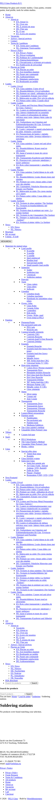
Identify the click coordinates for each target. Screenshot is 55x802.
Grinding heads (33, 294)
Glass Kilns (31, 306)
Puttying (24, 279)
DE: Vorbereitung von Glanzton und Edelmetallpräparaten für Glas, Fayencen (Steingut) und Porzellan (33, 532)
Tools (23, 282)
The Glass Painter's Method (33, 442)
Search (29, 694)
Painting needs (27, 415)
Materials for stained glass (16, 246)
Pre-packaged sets (34, 420)
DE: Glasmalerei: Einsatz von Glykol (31, 497)
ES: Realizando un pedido (27, 654)
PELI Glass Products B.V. (11, 3)
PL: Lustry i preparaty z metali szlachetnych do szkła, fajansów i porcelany (34, 519)
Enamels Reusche (34, 346)
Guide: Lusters (17, 499)
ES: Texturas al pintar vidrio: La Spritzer (33, 578)
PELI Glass (13, 798)
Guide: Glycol (17, 482)
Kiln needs (31, 313)
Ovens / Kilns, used (35, 315)
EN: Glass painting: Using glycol (30, 485)
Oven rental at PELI (35, 318)
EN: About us (22, 630)
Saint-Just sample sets (36, 463)
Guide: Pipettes (17, 537)
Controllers (31, 310)
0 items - (11, 237)
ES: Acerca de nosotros (26, 635)
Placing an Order (18, 647)
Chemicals (31, 275)
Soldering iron (33, 272)
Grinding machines (35, 296)
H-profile (30, 251)
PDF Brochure (11, 680)
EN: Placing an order (25, 649)
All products (10, 780)
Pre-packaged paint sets (31, 325)
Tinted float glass (34, 454)
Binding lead (32, 260)
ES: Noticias (16, 673)
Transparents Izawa (35, 406)
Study (7, 437)
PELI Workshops (28, 439)
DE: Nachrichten (18, 671)
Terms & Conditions (13, 777)
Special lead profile (35, 263)
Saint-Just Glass (28, 461)
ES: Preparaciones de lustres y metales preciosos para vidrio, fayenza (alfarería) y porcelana (33, 513)
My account (10, 789)
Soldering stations (34, 277)
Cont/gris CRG (33, 334)
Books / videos (27, 446)
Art (6, 621)
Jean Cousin (32, 399)
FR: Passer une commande (27, 656)
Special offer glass (29, 451)
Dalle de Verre (33, 470)
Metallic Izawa (33, 358)
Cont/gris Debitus (34, 341)
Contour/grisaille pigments (32, 332)
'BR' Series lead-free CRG (38, 360)
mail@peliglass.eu (13, 763)
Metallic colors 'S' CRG (37, 387)
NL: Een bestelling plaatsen (27, 652)
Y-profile (30, 253)
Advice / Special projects (21, 645)
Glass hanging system (30, 458)
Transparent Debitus (35, 380)
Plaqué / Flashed (34, 473)
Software (30, 289)
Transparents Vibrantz (36, 408)
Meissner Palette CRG (36, 384)
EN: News (15, 666)
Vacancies (20, 628)
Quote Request (11, 775)
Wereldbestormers (34, 798)
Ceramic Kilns (33, 308)
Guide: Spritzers (17, 568)
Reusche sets (32, 329)
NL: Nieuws (16, 668)
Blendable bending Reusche (38, 372)
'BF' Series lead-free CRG (38, 382)
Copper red (31, 396)
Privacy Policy (11, 773)
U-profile (30, 255)
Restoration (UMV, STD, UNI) (40, 475)
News (7, 664)
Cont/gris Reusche (34, 337)
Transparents (26, 401)
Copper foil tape (28, 434)
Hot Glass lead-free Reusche (39, 375)
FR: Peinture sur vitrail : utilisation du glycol (34, 492)
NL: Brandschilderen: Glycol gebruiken (33, 487)
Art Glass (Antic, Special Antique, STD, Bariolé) (37, 467)
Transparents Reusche (36, 411)
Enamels (25, 344)
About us (9, 623)
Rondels (30, 456)
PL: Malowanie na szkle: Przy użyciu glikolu (35, 494)
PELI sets (31, 327)
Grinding (25, 291)
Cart (7, 792)
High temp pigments (29, 365)
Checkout (9, 794)
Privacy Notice (6, 768)
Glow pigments (33, 389)
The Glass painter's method (32, 427)
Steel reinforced (33, 258)
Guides (8, 480)
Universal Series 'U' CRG (37, 363)
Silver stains (32, 394)
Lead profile (26, 248)
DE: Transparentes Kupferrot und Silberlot (34, 618)
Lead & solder (25, 696)
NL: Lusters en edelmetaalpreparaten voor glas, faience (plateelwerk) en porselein (33, 507)
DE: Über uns (22, 642)
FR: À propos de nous (25, 640)
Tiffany (8, 432)
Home (8, 782)
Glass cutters (32, 284)
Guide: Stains (16, 592)
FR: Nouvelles (17, 678)
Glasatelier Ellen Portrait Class (34, 430)
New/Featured (11, 477)
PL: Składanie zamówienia (27, 659)
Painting (8, 320)
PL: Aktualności (17, 676)
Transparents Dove (35, 370)
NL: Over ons (22, 633)
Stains (23, 392)
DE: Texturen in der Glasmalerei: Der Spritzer (35, 590)
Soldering (25, 267)
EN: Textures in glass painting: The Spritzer (34, 571)
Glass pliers (31, 287)
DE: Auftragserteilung (25, 661)
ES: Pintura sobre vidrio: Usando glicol (32, 489)
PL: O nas (20, 637)
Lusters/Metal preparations (32, 413)
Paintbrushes (32, 418)
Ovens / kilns (26, 303)
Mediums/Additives (35, 425)
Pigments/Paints (28, 322)
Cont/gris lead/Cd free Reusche (40, 339)
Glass (7, 449)
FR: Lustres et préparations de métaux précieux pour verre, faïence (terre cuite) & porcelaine (34, 525)
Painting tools (32, 423)
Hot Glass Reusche (35, 377)
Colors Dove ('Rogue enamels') (40, 368)
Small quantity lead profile (38, 265)
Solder (29, 270)
